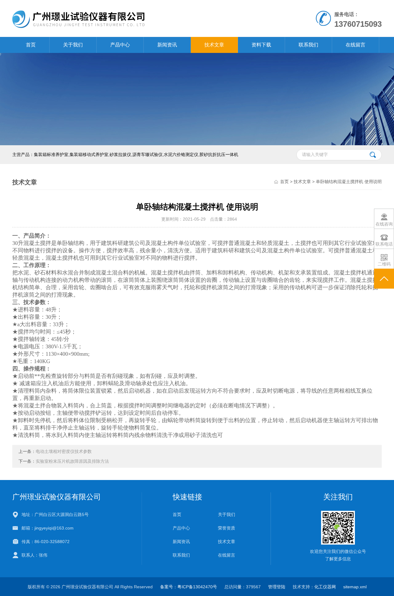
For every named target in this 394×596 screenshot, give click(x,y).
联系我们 (308, 44)
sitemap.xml (355, 586)
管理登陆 (276, 586)
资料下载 (261, 44)
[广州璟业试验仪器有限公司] (125, 18)
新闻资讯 (167, 44)
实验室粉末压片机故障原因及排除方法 (72, 461)
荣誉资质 (226, 528)
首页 (31, 44)
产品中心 (120, 44)
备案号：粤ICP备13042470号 (188, 586)
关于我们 (73, 44)
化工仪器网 (325, 586)
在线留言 (355, 44)
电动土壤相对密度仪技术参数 (64, 451)
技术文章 (214, 44)
